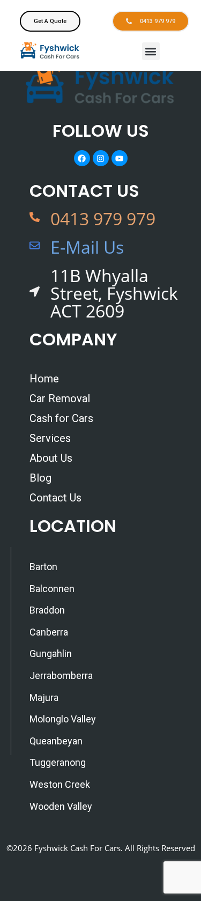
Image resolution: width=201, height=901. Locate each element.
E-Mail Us (87, 247)
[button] (151, 51)
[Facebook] (82, 158)
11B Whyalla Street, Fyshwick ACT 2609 (114, 293)
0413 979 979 (102, 218)
